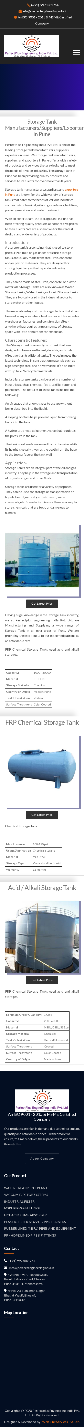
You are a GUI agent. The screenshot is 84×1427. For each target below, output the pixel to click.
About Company (42, 1158)
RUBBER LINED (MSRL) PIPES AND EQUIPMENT (40, 1228)
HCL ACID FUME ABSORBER (25, 1215)
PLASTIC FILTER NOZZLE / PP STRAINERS (35, 1222)
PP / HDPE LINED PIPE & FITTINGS (30, 1235)
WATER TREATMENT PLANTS (26, 1188)
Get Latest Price (42, 603)
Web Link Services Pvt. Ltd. (61, 1422)
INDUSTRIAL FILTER (19, 1201)
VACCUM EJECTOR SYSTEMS (26, 1194)
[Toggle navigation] (76, 52)
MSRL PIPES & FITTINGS (22, 1208)
